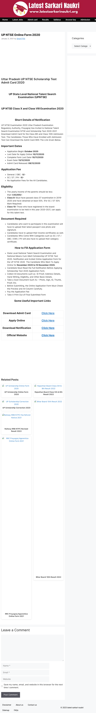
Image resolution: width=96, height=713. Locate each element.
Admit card (32, 20)
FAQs (16, 710)
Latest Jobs (17, 20)
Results (45, 20)
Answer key (71, 20)
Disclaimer (6, 705)
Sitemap (5, 710)
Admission (85, 20)
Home (5, 20)
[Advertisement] (32, 60)
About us (19, 705)
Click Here (48, 313)
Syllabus (57, 20)
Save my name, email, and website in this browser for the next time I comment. (33, 686)
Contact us (32, 705)
